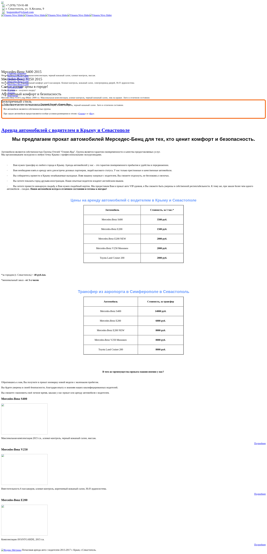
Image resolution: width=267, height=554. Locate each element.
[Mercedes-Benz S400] (24, 418)
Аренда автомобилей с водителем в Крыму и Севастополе (65, 130)
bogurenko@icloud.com (20, 12)
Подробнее (260, 443)
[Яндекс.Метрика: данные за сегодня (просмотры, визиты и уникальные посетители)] (11, 550)
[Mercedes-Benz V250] (24, 469)
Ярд (91, 113)
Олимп (81, 113)
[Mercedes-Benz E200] (24, 519)
